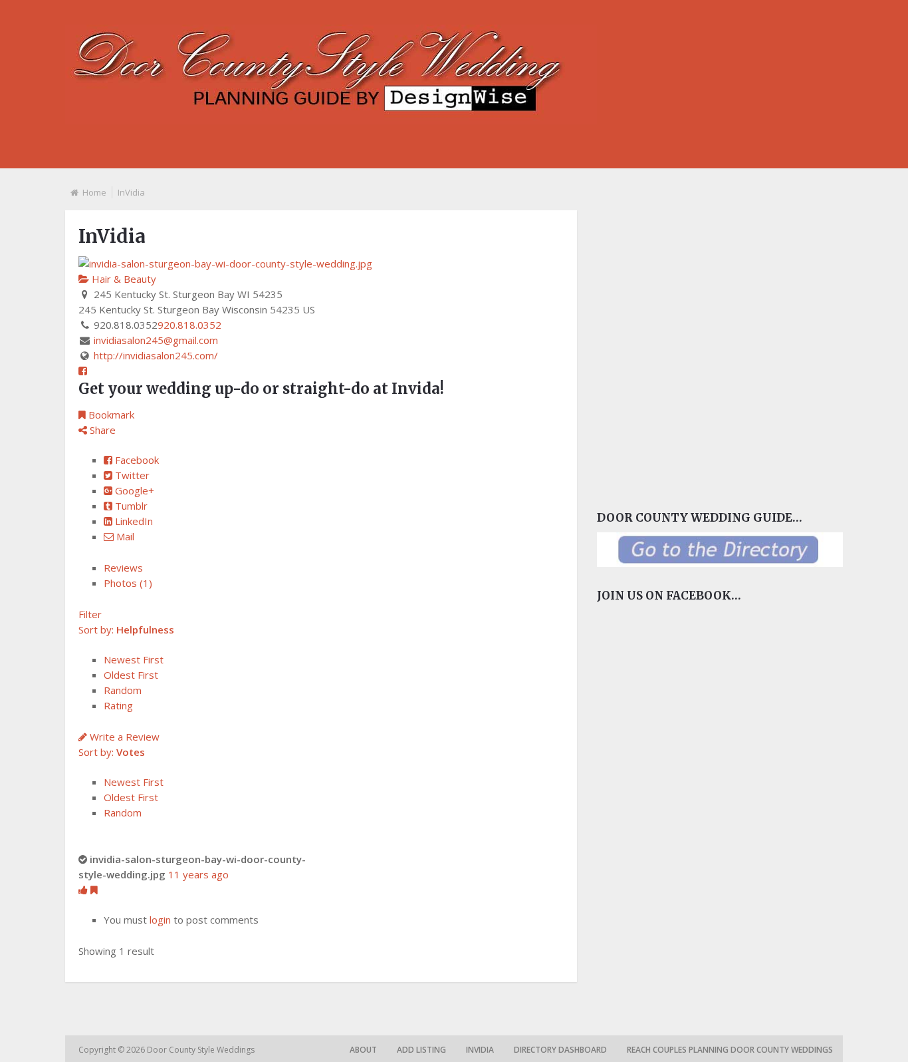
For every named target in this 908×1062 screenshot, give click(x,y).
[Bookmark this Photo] (94, 889)
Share (101, 430)
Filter (90, 614)
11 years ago (198, 874)
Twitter (131, 475)
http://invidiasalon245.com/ (156, 355)
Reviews (123, 567)
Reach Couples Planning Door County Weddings (730, 1049)
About (363, 1049)
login (160, 919)
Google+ (133, 490)
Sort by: (126, 629)
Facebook (135, 459)
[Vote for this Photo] (84, 889)
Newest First (134, 659)
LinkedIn (132, 521)
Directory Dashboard (560, 1049)
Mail (124, 536)
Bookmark (110, 414)
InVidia (480, 1049)
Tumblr (130, 505)
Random (123, 690)
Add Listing (421, 1049)
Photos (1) (128, 583)
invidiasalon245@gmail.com (156, 340)
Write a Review (123, 736)
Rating (118, 705)
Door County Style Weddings (202, 1049)
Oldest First (131, 674)
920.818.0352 (189, 324)
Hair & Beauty (122, 278)
